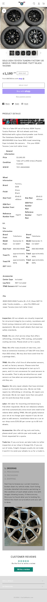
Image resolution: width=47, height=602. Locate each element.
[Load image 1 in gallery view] (12, 53)
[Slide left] (6, 53)
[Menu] (3, 3)
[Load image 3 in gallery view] (22, 53)
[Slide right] (40, 53)
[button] (34, 3)
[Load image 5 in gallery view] (33, 53)
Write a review (23, 569)
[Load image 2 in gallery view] (17, 53)
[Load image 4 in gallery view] (28, 53)
